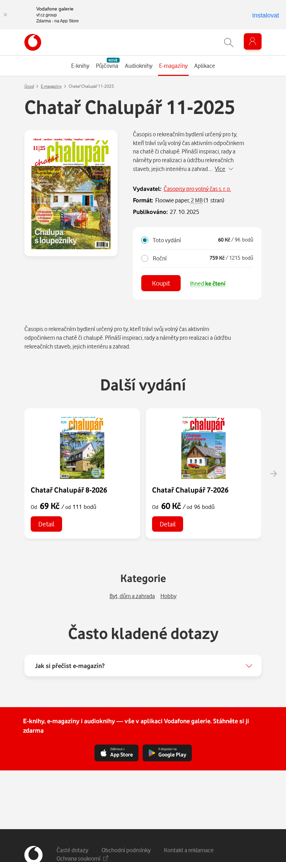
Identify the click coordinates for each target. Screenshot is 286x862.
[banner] (32, 42)
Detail (46, 524)
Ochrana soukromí (78, 858)
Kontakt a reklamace (189, 850)
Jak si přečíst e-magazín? (70, 665)
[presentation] (273, 473)
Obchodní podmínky (126, 850)
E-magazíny (51, 86)
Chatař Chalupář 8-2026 (69, 489)
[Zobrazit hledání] (228, 42)
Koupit (161, 283)
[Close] (5, 15)
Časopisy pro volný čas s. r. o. (197, 188)
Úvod (29, 86)
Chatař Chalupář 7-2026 (190, 489)
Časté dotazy (72, 850)
